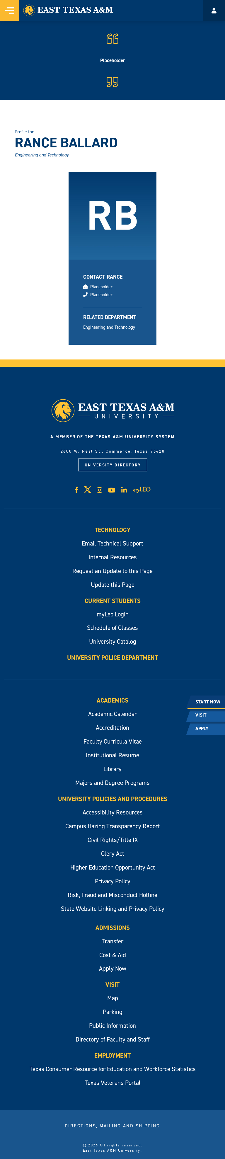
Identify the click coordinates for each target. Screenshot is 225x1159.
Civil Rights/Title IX (113, 839)
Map (112, 998)
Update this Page (112, 584)
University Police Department (112, 658)
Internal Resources (112, 557)
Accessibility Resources (113, 812)
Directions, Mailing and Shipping (112, 1126)
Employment (112, 1055)
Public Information (112, 1025)
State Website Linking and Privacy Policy (112, 908)
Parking (112, 1011)
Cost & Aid (112, 955)
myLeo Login (113, 614)
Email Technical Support (112, 543)
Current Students (113, 601)
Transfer (112, 941)
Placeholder (101, 286)
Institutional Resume (112, 755)
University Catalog (112, 641)
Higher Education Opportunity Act (112, 867)
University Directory (113, 465)
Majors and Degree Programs (112, 782)
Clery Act (112, 853)
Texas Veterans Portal (113, 1082)
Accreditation (112, 727)
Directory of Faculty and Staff (113, 1039)
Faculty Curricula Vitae (112, 741)
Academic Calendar (112, 713)
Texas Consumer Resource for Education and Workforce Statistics (113, 1069)
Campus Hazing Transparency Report (112, 826)
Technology (112, 530)
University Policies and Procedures (112, 799)
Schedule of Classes (112, 627)
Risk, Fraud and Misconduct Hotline (112, 895)
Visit (112, 984)
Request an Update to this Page (112, 571)
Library (112, 769)
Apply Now (112, 968)
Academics (112, 700)
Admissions (113, 928)
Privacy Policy (112, 881)
